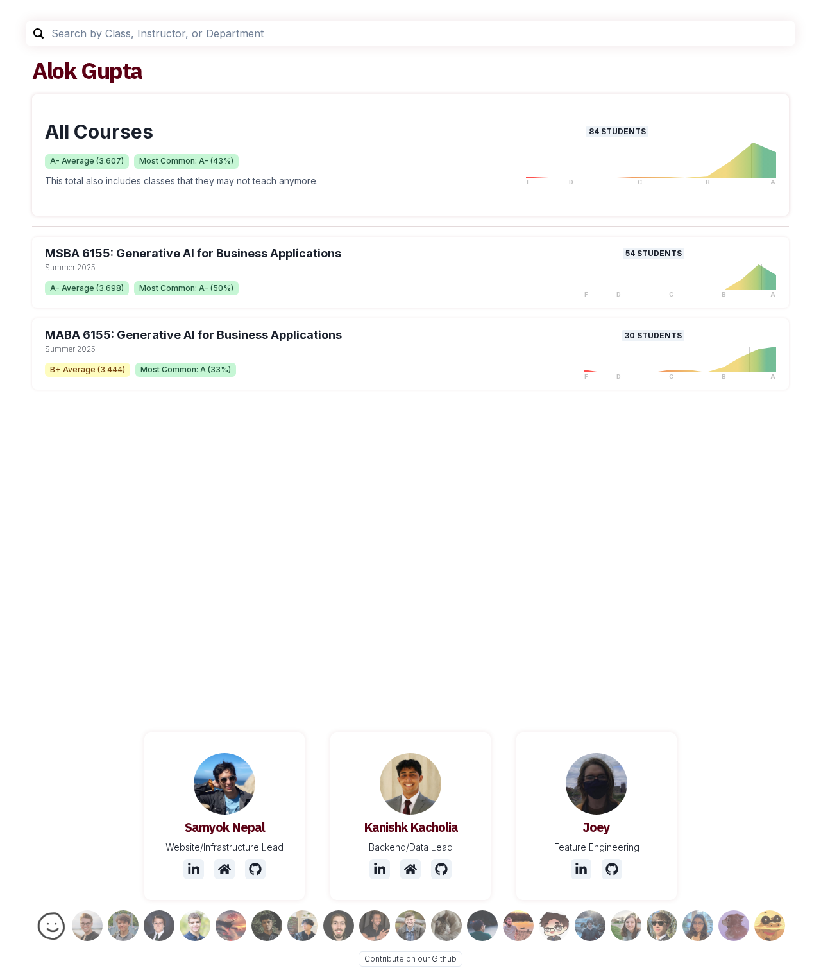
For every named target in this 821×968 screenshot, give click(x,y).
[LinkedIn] (193, 869)
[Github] (255, 869)
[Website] (224, 869)
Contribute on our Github (410, 959)
